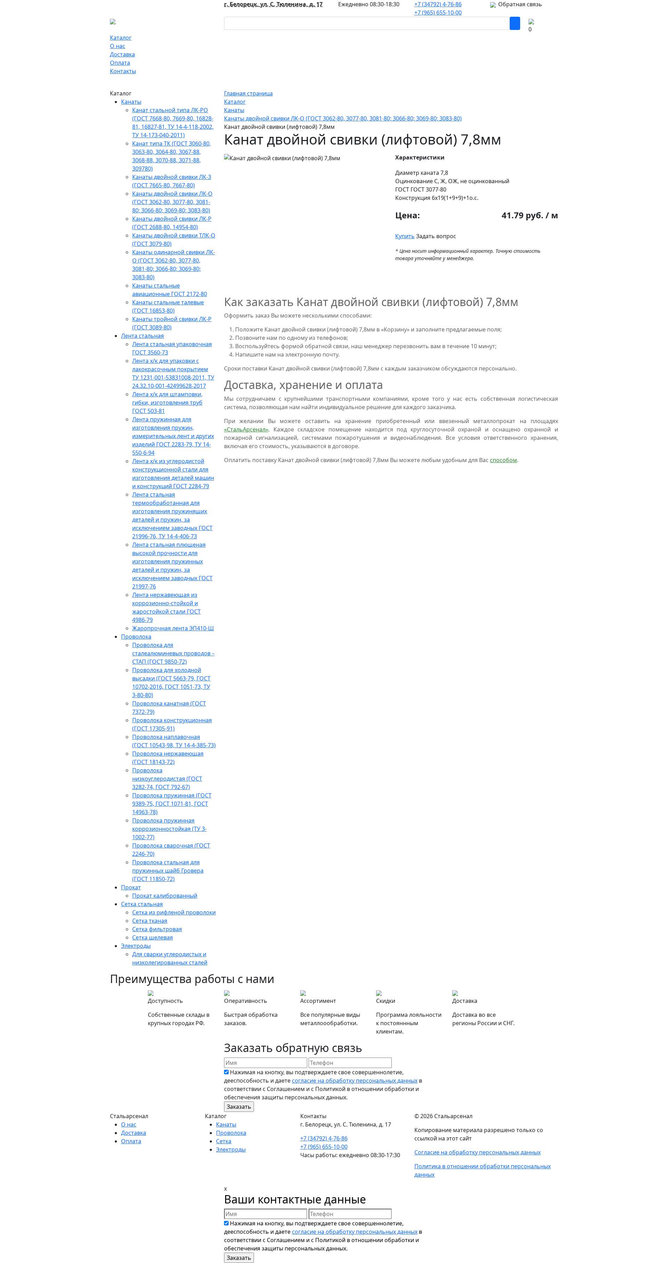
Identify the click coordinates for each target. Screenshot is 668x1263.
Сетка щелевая (152, 937)
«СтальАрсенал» (246, 429)
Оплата (120, 63)
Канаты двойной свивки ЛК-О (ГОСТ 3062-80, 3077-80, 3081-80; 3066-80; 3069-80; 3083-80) (172, 202)
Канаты (131, 102)
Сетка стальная (142, 904)
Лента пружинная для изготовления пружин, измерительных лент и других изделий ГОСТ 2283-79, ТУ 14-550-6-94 (173, 436)
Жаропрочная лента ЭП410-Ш (173, 628)
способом (503, 460)
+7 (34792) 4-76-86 (438, 4)
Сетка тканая (149, 921)
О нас (117, 46)
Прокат (131, 887)
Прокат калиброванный (164, 895)
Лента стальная (142, 336)
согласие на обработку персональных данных (355, 1080)
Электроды (136, 946)
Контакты (123, 71)
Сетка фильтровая (157, 929)
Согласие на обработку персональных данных (477, 1152)
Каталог (121, 37)
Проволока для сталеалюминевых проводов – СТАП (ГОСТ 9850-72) (173, 653)
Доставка (122, 54)
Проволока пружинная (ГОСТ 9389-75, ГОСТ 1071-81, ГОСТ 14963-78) (172, 804)
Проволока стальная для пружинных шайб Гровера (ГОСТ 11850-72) (168, 870)
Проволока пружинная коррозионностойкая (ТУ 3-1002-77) (169, 829)
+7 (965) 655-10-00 (438, 12)
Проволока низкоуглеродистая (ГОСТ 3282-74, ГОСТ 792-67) (167, 778)
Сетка (223, 1141)
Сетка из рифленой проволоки (174, 912)
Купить (405, 236)
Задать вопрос (436, 236)
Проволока (136, 636)
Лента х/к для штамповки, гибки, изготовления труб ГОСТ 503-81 (167, 402)
